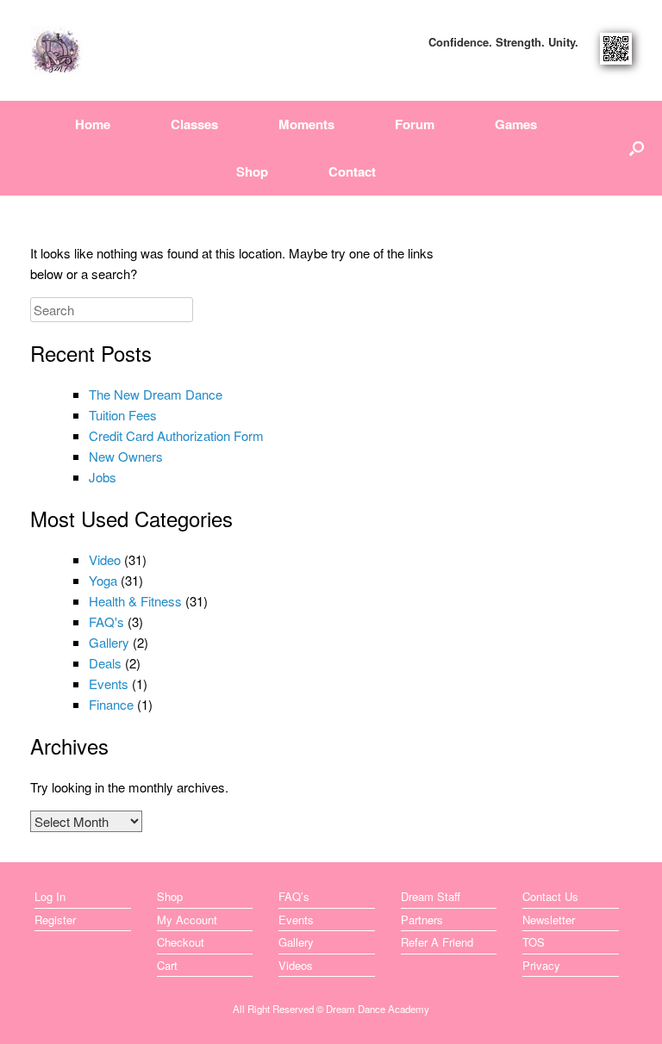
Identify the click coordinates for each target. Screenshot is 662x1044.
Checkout (180, 942)
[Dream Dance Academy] (56, 50)
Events (108, 683)
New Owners (126, 456)
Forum (414, 124)
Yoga (103, 580)
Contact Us (550, 896)
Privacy (541, 965)
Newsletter (548, 919)
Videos (295, 965)
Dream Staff (430, 896)
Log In (50, 896)
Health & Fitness (135, 601)
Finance (111, 704)
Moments (306, 124)
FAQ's (106, 621)
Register (55, 919)
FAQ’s (293, 896)
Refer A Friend (437, 942)
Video (105, 559)
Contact (352, 171)
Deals (105, 663)
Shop (252, 171)
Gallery (109, 642)
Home (92, 124)
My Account (187, 919)
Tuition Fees (123, 415)
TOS (533, 942)
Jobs (102, 477)
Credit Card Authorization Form (176, 435)
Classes (194, 124)
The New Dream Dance (155, 394)
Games (516, 124)
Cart (167, 965)
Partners (422, 919)
